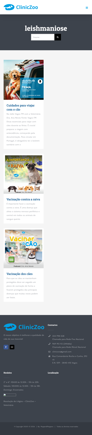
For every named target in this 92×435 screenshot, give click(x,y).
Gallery (28, 79)
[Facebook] (6, 347)
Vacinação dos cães (19, 248)
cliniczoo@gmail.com (62, 352)
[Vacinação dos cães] (24, 248)
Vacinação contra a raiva (19, 173)
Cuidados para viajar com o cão (19, 79)
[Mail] (12, 347)
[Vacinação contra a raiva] (24, 174)
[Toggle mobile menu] (87, 7)
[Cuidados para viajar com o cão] (24, 80)
